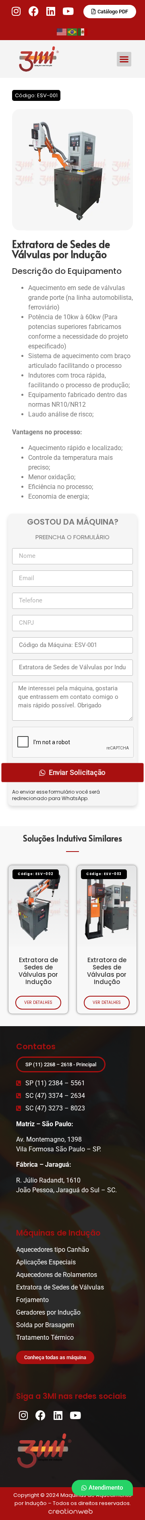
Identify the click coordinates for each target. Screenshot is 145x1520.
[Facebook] (34, 11)
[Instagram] (16, 11)
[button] (124, 59)
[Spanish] (83, 31)
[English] (62, 31)
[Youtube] (68, 11)
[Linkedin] (51, 11)
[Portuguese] (72, 31)
